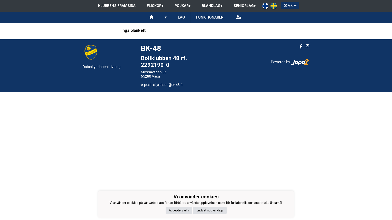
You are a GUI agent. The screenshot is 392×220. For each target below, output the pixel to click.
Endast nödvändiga (209, 210)
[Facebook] (299, 46)
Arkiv (292, 5)
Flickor (155, 5)
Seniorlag (245, 5)
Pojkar (182, 5)
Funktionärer (209, 17)
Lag (181, 17)
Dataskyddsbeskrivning (101, 67)
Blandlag (212, 5)
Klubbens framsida (117, 5)
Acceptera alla (179, 210)
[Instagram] (305, 46)
